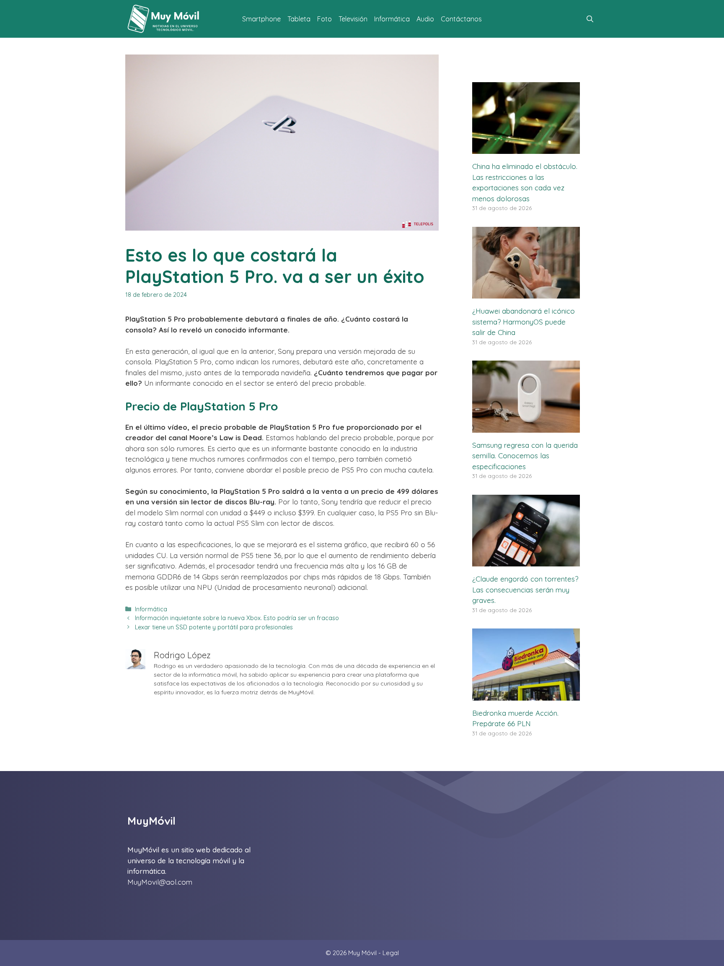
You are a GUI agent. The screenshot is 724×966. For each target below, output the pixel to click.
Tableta (298, 19)
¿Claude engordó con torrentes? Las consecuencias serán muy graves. (525, 589)
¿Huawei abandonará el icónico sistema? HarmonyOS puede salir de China (523, 321)
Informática (392, 19)
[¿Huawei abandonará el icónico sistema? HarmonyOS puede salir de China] (526, 293)
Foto (324, 19)
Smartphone (261, 19)
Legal (391, 953)
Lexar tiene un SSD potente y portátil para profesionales (214, 627)
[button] (590, 19)
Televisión (353, 19)
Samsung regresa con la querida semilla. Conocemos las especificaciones (525, 456)
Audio (425, 19)
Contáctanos (461, 19)
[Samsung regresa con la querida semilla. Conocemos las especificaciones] (526, 427)
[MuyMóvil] (163, 19)
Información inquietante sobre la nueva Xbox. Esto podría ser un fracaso (237, 618)
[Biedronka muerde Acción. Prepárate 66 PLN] (526, 695)
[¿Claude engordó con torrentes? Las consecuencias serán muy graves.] (526, 561)
